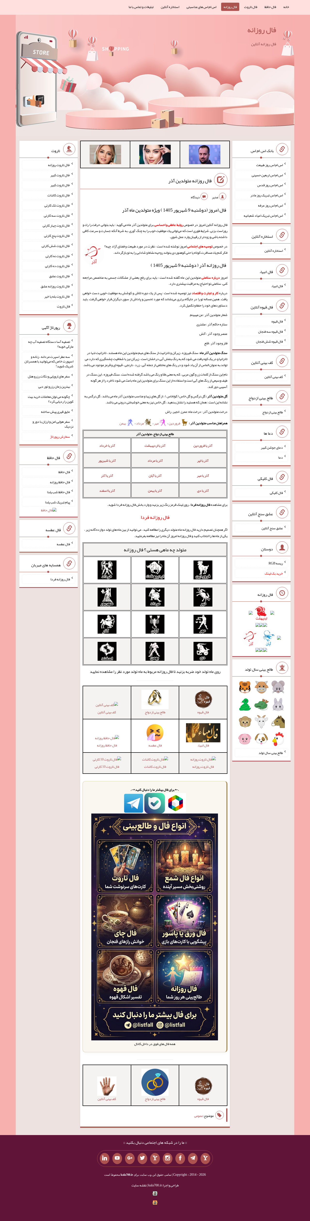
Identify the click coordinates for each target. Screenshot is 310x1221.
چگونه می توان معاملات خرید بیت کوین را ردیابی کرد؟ (50, 399)
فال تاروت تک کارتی (57, 205)
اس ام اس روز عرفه (270, 205)
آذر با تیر (203, 460)
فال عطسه (63, 543)
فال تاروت (250, 6)
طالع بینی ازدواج (272, 412)
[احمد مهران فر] (204, 155)
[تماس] (155, 1158)
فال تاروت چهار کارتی (56, 225)
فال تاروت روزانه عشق (55, 286)
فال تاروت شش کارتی (56, 245)
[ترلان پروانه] (155, 155)
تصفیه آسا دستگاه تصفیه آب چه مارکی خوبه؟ (50, 344)
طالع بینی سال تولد (271, 752)
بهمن (122, 423)
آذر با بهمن (155, 490)
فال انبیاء (277, 286)
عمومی (198, 1115)
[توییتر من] (142, 1158)
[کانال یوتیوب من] (117, 1158)
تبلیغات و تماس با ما (141, 6)
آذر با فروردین (203, 445)
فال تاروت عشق (59, 276)
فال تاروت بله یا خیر (57, 296)
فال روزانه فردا (60, 579)
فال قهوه (277, 321)
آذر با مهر (203, 475)
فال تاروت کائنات (155, 766)
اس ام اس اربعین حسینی (267, 174)
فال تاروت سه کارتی (57, 215)
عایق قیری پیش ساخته (55, 411)
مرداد (140, 423)
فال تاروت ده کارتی (57, 265)
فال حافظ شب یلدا (58, 492)
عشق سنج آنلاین (272, 527)
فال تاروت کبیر (60, 174)
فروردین (175, 423)
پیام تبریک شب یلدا (57, 502)
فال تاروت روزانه (203, 766)
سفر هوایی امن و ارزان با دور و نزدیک (52, 424)
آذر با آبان (155, 475)
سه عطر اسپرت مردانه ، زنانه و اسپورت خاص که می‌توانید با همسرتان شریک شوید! (48, 361)
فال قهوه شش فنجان (269, 341)
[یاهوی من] (205, 1158)
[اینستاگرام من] (167, 1158)
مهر (156, 423)
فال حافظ (270, 6)
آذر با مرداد (155, 460)
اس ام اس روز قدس (270, 185)
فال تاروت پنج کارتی (57, 235)
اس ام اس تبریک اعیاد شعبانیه (263, 215)
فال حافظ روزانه (107, 745)
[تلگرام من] (193, 1158)
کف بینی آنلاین (107, 712)
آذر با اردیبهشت (155, 445)
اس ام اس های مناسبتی (201, 6)
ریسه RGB (276, 563)
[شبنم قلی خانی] (105, 155)
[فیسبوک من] (180, 1158)
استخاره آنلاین (170, 6)
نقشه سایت (139, 1185)
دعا (280, 457)
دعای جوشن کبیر (272, 447)
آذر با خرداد (107, 445)
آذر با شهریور (107, 460)
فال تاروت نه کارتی (58, 255)
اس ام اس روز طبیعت (269, 164)
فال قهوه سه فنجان (270, 331)
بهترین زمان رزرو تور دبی (54, 386)
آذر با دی (203, 490)
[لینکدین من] (104, 1158)
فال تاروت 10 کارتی (107, 766)
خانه (286, 6)
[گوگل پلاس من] (130, 1158)
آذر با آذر (107, 475)
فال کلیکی (276, 492)
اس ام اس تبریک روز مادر (266, 195)
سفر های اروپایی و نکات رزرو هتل (49, 376)
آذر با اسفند (107, 490)
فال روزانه (230, 6)
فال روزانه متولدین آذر (190, 180)
